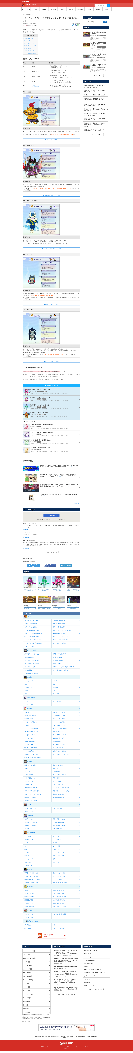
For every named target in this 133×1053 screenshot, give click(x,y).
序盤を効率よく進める (59, 819)
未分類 (25, 1008)
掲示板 (107, 9)
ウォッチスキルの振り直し (60, 774)
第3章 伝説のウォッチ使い (31, 657)
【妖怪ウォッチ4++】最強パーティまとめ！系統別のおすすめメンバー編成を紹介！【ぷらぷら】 (94, 124)
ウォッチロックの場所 (30, 800)
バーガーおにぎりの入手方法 (61, 787)
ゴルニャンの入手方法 (59, 722)
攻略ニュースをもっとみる (65, 994)
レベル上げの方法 (29, 774)
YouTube (96, 1046)
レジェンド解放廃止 (58, 893)
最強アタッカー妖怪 (30, 765)
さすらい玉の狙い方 (30, 781)
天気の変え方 (56, 778)
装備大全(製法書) (57, 808)
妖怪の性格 (27, 862)
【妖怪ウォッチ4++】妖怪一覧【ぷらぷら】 (94, 95)
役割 (54, 859)
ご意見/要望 (42, 1046)
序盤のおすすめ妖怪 (58, 822)
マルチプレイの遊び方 (59, 620)
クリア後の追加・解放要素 (60, 670)
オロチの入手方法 (29, 725)
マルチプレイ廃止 (29, 893)
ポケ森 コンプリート (89, 985)
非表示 (31, 35)
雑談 (54, 925)
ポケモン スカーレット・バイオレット (93, 969)
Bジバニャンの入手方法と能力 (32, 640)
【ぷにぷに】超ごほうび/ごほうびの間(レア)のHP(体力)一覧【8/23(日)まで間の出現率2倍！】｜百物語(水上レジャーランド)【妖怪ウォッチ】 (66, 982)
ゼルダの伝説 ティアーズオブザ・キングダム (95, 972)
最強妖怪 (33, 561)
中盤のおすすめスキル (59, 797)
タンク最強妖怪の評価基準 (30, 53)
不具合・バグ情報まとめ (31, 873)
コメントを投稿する (51, 515)
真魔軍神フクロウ (29, 687)
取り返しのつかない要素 (31, 673)
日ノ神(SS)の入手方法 (59, 744)
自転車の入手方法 (58, 784)
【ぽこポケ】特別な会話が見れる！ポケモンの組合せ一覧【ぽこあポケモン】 (65, 967)
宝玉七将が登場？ (29, 900)
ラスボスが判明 (57, 879)
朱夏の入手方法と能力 (30, 623)
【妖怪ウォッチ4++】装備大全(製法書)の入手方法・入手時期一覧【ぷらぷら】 (95, 105)
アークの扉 (56, 836)
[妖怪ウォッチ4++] (44, 6)
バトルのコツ (28, 828)
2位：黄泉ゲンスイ (30, 43)
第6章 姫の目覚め (58, 660)
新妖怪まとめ (28, 890)
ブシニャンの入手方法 (59, 718)
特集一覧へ (77, 503)
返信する (27, 529)
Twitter (92, 1046)
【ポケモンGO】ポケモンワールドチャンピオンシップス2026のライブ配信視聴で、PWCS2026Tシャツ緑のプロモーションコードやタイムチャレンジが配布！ (66, 974)
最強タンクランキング (29, 38)
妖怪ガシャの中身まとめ (59, 751)
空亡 (25, 693)
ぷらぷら (26, 961)
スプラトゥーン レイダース (90, 950)
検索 (108, 5)
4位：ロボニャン (29, 48)
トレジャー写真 (28, 704)
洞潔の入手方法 (57, 741)
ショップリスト (28, 811)
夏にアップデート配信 (59, 873)
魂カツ (55, 842)
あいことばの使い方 (30, 771)
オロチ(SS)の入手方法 (59, 725)
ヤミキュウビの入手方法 (31, 731)
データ (25, 983)
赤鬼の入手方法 (28, 738)
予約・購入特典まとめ (30, 917)
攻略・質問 (27, 928)
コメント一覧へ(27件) (50, 552)
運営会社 (69, 1046)
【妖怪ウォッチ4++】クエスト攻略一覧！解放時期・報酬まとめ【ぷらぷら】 (94, 119)
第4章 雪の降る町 (58, 657)
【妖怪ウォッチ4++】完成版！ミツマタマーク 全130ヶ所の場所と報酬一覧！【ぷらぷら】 (94, 99)
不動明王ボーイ (28, 744)
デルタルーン (87, 979)
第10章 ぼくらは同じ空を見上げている (63, 667)
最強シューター (57, 768)
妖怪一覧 (26, 712)
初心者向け (26, 997)
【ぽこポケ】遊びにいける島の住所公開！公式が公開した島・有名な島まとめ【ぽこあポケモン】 (65, 989)
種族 (25, 849)
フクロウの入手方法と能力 (31, 630)
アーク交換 (27, 925)
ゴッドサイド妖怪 (58, 747)
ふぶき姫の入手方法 (30, 735)
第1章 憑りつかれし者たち (31, 654)
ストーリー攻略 (26, 9)
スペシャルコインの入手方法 (61, 754)
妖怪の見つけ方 (57, 828)
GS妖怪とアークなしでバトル (32, 794)
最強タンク (27, 768)
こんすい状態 (56, 846)
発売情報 (98, 9)
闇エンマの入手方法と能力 (31, 636)
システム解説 (80, 9)
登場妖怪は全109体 (58, 890)
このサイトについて (35, 1046)
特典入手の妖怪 (28, 718)
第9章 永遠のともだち (30, 667)
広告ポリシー (63, 1046)
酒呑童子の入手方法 (30, 741)
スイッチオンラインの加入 (60, 906)
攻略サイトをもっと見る (95, 989)
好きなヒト (56, 849)
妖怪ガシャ (56, 862)
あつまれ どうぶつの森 (89, 976)
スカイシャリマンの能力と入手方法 (52, 248)
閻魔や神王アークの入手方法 (32, 757)
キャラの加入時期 (58, 781)
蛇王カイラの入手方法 (30, 747)
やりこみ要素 (27, 965)
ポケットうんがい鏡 (58, 855)
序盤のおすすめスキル (30, 822)
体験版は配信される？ (59, 903)
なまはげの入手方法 (58, 738)
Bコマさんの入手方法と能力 (61, 640)
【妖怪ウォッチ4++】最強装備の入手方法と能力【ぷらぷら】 (94, 109)
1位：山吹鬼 (28, 40)
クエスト (26, 701)
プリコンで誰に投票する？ (31, 791)
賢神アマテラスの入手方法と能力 (62, 630)
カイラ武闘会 (28, 670)
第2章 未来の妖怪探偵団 (59, 654)
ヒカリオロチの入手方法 (31, 728)
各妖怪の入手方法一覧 (59, 712)
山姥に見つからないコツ (31, 787)
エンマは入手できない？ (31, 751)
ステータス (27, 852)
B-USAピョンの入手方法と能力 (33, 643)
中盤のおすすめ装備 (30, 797)
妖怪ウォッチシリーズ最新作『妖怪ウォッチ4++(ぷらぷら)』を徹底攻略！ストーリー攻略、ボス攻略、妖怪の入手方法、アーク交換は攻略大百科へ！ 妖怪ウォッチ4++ (66, 1037)
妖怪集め (44, 9)
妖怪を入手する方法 (30, 715)
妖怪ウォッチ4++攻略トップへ (48, 935)
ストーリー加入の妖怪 (59, 715)
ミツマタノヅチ (28, 681)
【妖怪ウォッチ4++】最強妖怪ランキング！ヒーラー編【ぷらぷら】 (94, 114)
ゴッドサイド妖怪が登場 (59, 896)
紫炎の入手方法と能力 (59, 633)
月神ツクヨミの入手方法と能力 (33, 633)
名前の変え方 (28, 784)
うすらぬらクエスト (28, 951)
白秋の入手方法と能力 (30, 627)
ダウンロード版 (28, 914)
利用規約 (48, 1046)
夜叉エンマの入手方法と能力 (61, 636)
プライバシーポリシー (55, 1046)
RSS (100, 1046)
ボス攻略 (35, 9)
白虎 (54, 690)
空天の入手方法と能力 (59, 627)
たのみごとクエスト (58, 852)
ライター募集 (74, 1046)
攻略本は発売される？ (30, 906)
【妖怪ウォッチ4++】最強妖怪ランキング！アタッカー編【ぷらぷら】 (94, 91)
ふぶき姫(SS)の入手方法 (59, 735)
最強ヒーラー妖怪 (58, 765)
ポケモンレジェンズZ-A (89, 960)
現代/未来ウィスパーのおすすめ (62, 791)
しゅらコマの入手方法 (30, 722)
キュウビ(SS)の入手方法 (59, 728)
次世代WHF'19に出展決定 (60, 882)
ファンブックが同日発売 (59, 876)
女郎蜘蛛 (55, 687)
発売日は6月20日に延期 (59, 914)
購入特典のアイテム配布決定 (32, 879)
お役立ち (62, 9)
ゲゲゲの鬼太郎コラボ (59, 900)
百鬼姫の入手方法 (58, 731)
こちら (55, 519)
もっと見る (95, 75)
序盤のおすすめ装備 (30, 825)
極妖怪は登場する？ (30, 896)
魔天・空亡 (56, 693)
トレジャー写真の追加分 (31, 646)
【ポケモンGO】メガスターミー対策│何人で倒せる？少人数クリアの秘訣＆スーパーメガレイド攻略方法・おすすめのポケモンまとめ (66, 961)
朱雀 (25, 684)
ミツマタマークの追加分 (59, 643)
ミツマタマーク (57, 701)
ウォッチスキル (28, 839)
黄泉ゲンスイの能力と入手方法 (52, 195)
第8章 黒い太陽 (57, 663)
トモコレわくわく (88, 957)
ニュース (71, 9)
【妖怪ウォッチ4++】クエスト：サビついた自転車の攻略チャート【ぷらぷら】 (94, 130)
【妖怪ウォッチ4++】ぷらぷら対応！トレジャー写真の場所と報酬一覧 (94, 86)
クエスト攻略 (53, 9)
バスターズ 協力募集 (58, 928)
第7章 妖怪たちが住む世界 (31, 663)
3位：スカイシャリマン (31, 45)
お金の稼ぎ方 (56, 771)
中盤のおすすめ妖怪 (58, 794)
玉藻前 (26, 690)
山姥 (54, 684)
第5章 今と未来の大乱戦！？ (32, 660)
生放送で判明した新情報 (31, 876)
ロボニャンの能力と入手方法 (52, 304)
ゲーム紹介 (89, 9)
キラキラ (26, 842)
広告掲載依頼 (80, 1046)
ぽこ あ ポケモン (88, 953)
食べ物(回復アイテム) (30, 808)
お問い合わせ (87, 1046)
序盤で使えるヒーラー (59, 825)
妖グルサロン (28, 865)
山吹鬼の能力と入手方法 (52, 140)
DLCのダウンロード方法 (31, 620)
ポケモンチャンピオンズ (90, 963)
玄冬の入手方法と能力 (59, 623)
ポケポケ (86, 966)
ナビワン (26, 855)
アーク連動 (27, 836)
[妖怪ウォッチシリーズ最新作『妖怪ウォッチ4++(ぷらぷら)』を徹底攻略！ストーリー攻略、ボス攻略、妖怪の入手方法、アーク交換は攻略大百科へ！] (25, 1)
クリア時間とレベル (30, 778)
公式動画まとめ (28, 903)
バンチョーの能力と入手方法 (52, 361)
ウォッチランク (57, 839)
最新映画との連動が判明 (31, 882)
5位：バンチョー (29, 50)
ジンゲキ (55, 681)
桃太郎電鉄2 (87, 982)
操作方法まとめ (28, 819)
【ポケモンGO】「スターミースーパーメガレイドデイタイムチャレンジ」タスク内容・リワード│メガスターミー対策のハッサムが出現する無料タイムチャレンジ (65, 953)
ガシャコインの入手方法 (31, 754)
